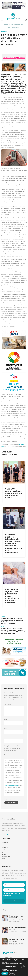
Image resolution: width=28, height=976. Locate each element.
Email (6, 728)
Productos (5, 845)
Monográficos (6, 856)
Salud (3, 859)
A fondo (4, 849)
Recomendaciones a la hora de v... (17, 940)
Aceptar (5, 973)
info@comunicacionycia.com (11, 785)
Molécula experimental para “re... (17, 928)
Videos (4, 854)
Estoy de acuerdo (10, 755)
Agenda (4, 852)
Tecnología (5, 847)
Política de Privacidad (10, 789)
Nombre (6, 719)
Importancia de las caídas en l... (16, 917)
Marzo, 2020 (3, 48)
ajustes (15, 970)
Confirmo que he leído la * (13, 894)
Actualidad (4, 31)
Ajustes (12, 973)
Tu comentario (8, 704)
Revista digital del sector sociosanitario (13, 25)
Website (6, 737)
